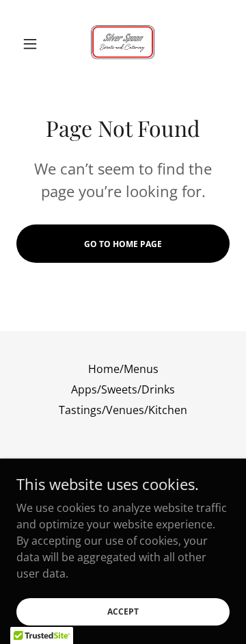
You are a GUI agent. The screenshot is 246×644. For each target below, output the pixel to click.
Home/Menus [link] (123, 368)
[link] (123, 43)
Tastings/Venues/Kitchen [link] (123, 409)
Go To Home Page (123, 244)
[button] (32, 43)
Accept (123, 611)
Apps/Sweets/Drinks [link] (123, 389)
